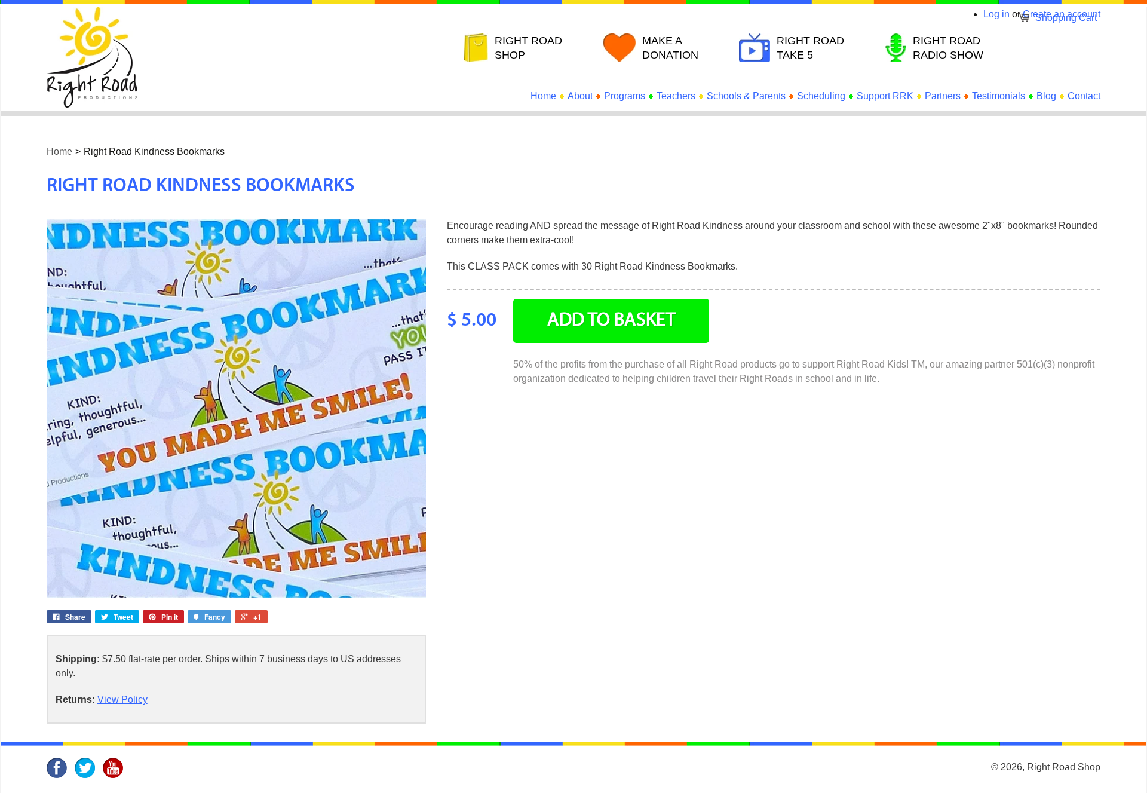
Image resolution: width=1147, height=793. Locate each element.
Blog (1046, 96)
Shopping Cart (1066, 18)
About (580, 96)
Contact (1084, 96)
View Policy (122, 699)
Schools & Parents (746, 96)
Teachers (676, 96)
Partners (943, 96)
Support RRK (885, 96)
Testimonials (998, 96)
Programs (624, 96)
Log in (996, 14)
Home (543, 96)
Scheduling (821, 96)
